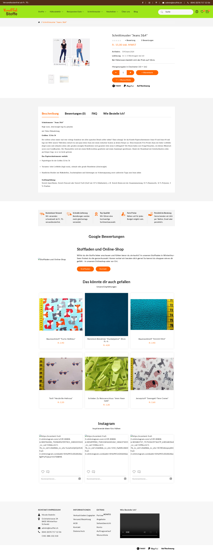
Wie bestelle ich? (114, 113)
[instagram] (149, 3)
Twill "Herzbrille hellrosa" (61, 398)
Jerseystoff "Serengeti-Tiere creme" (152, 398)
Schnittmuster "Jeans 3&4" (55, 22)
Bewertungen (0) (75, 113)
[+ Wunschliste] (78, 297)
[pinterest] (156, 3)
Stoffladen (85, 269)
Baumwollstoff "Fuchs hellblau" (60, 339)
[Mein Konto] (197, 11)
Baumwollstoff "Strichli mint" (152, 339)
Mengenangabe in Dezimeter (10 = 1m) (129, 67)
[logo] (10, 12)
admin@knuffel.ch (50, 528)
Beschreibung (50, 113)
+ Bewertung (130, 40)
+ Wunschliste (124, 80)
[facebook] (142, 3)
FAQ (94, 113)
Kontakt (103, 269)
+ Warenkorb (147, 73)
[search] (161, 12)
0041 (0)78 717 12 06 (51, 532)
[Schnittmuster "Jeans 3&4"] (51, 79)
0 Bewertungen (147, 40)
